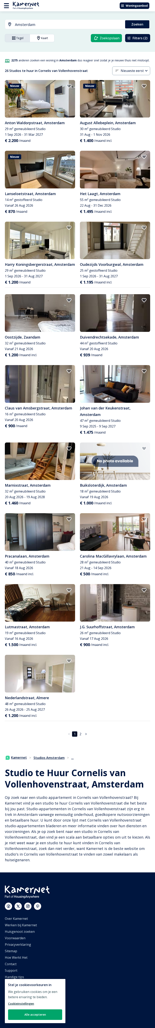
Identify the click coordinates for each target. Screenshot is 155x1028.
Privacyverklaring (18, 944)
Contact (11, 964)
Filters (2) (140, 38)
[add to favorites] (69, 86)
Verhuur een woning (20, 1003)
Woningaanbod (137, 5)
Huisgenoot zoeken (20, 931)
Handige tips (14, 977)
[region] (35, 1001)
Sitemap (11, 951)
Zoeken (137, 24)
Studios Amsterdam (49, 758)
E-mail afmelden (17, 983)
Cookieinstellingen (21, 1004)
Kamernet (19, 757)
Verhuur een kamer (20, 1009)
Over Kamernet (16, 918)
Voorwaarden (15, 938)
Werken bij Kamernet (21, 925)
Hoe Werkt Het (16, 957)
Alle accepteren (35, 1014)
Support (11, 970)
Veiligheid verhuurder (21, 1016)
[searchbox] (68, 24)
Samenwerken (15, 996)
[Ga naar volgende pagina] (86, 734)
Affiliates (11, 990)
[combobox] (62, 24)
